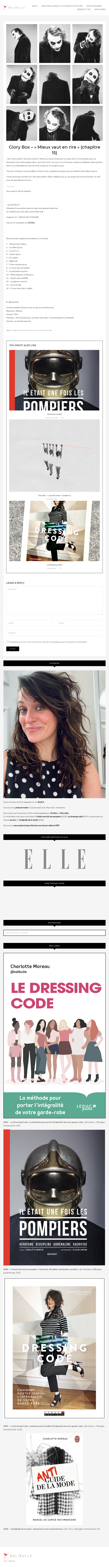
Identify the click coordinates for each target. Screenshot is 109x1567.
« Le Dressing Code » (54, 565)
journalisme (41, 330)
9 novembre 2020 (51, 418)
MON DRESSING (94, 6)
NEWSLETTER (84, 9)
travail (49, 330)
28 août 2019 (51, 568)
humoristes (31, 330)
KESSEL (31, 222)
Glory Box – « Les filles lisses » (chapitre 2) (54, 496)
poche (12, 820)
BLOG (35, 6)
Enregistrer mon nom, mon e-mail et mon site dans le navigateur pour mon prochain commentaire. (48, 642)
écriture (22, 330)
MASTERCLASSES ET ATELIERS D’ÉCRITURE (62, 6)
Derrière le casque (54, 414)
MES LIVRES (100, 9)
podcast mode (21, 807)
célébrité (15, 330)
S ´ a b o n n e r (12, 302)
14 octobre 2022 (51, 499)
